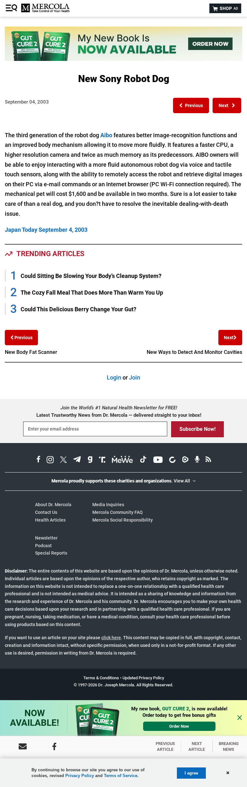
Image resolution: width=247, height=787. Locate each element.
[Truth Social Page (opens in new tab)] (102, 460)
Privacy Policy (79, 775)
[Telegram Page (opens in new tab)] (77, 460)
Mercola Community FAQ (117, 512)
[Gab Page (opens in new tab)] (90, 460)
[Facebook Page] (54, 746)
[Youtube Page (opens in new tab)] (158, 460)
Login (114, 377)
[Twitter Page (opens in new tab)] (63, 460)
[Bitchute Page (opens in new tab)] (172, 460)
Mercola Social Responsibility (122, 520)
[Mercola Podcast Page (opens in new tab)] (197, 460)
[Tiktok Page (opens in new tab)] (143, 460)
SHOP (228, 8)
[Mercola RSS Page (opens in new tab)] (208, 460)
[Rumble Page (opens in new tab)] (185, 460)
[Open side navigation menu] (12, 8)
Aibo (106, 135)
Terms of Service (120, 775)
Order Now (179, 726)
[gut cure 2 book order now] (123, 58)
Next (228, 337)
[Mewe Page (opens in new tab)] (122, 460)
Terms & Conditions (101, 677)
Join (134, 377)
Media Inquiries (108, 504)
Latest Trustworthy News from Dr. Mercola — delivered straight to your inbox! (118, 415)
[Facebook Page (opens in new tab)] (38, 460)
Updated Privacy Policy (143, 677)
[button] (191, 105)
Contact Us (46, 512)
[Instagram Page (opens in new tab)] (50, 460)
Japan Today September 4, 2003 (46, 229)
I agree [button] (191, 773)
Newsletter (46, 537)
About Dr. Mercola (53, 504)
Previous (23, 337)
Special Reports (51, 553)
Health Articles (50, 520)
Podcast (43, 545)
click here (111, 637)
